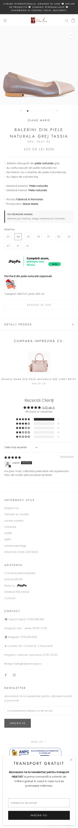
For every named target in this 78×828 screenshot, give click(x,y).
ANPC (8, 539)
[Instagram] (14, 675)
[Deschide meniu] (5, 20)
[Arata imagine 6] (47, 111)
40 (8, 246)
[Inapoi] (20, 111)
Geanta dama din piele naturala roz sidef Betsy (38, 379)
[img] (12, 457)
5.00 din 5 (48, 407)
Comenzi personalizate (19, 573)
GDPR (8, 533)
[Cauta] (66, 20)
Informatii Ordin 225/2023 (21, 552)
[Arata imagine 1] (27, 111)
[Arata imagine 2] (31, 111)
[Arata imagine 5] (43, 111)
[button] (23, 419)
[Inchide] (71, 759)
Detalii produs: (18, 324)
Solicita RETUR (13, 579)
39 (69, 236)
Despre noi (11, 508)
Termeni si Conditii (16, 514)
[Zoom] (70, 35)
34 (18, 236)
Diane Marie (39, 120)
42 (27, 246)
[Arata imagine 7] (50, 111)
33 (8, 236)
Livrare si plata (13, 521)
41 (18, 246)
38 (58, 236)
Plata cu (9, 586)
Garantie (10, 527)
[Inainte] (57, 111)
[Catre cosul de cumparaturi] (73, 20)
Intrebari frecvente (16, 592)
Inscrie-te (18, 723)
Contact (10, 598)
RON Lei (37, 742)
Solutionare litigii (15, 546)
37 (48, 236)
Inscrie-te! (39, 815)
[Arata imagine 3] (35, 111)
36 (38, 236)
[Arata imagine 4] (39, 111)
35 (28, 236)
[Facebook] (5, 675)
